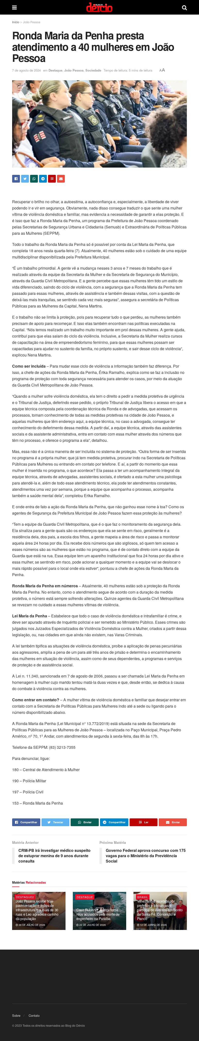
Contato (34, 1015)
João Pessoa (31, 22)
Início (15, 22)
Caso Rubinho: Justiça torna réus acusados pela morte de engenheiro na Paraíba (97, 914)
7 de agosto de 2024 (26, 70)
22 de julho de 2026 (92, 925)
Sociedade (93, 70)
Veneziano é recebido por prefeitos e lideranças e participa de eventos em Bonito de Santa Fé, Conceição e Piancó (160, 910)
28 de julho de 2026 (31, 925)
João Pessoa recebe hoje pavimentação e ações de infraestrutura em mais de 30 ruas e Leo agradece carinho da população (37, 910)
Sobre (16, 1015)
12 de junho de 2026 (153, 925)
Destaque (55, 70)
